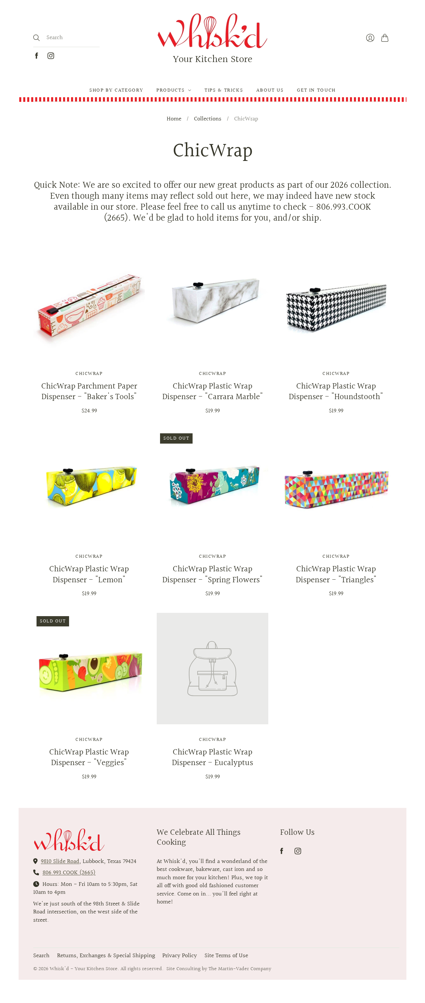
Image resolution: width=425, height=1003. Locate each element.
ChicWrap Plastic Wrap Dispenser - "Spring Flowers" (212, 575)
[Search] (36, 38)
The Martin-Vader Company (240, 969)
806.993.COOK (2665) (69, 873)
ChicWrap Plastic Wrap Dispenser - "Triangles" (336, 575)
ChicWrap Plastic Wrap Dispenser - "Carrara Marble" (212, 392)
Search (41, 956)
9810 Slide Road (60, 861)
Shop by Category (116, 90)
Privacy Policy (179, 956)
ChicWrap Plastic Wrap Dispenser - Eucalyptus (212, 758)
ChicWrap (89, 374)
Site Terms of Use (226, 956)
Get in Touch (316, 90)
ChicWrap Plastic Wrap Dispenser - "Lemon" (89, 575)
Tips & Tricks (224, 90)
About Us (270, 90)
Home (174, 119)
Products (170, 90)
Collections (207, 119)
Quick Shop (89, 349)
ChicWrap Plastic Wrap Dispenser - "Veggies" (89, 758)
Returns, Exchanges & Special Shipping (106, 956)
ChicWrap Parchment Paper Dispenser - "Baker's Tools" (89, 392)
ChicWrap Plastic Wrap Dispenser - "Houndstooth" (336, 392)
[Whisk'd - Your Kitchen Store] (212, 31)
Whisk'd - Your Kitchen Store (84, 969)
